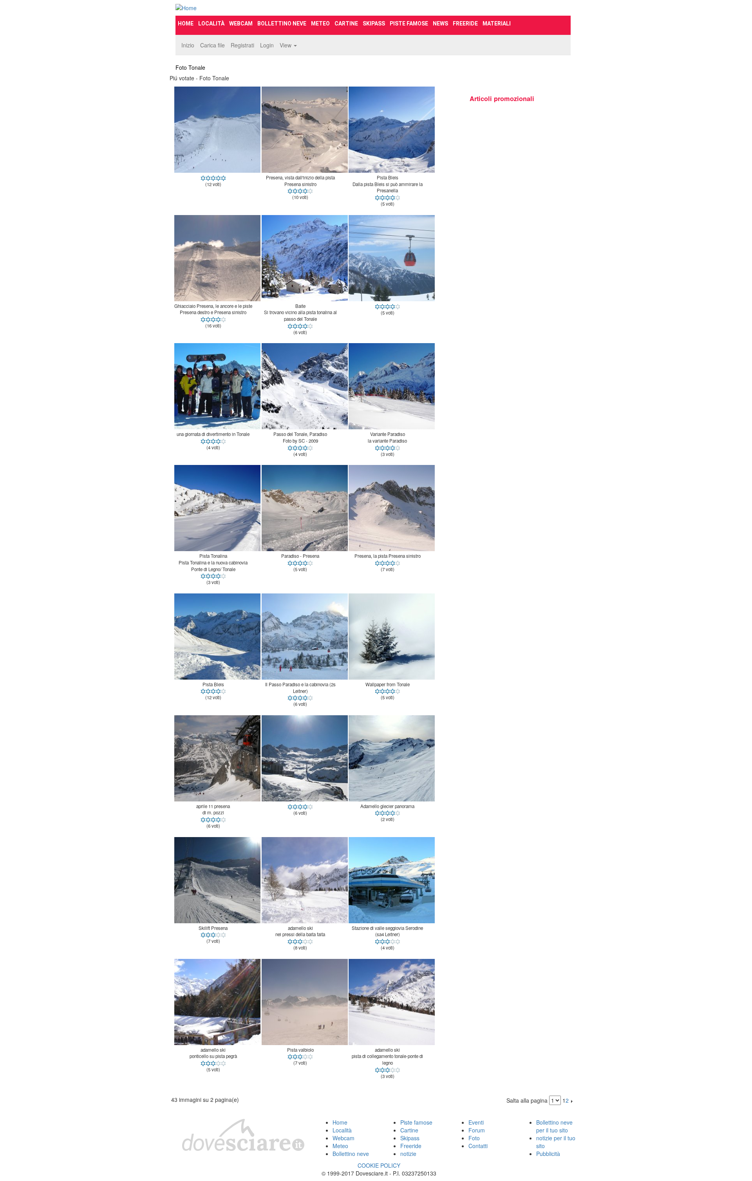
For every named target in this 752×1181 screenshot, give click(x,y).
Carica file (212, 45)
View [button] (286, 45)
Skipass (374, 23)
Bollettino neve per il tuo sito (554, 1126)
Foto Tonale (190, 67)
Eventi (476, 1122)
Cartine (346, 23)
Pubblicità (548, 1153)
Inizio (187, 45)
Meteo (320, 23)
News (440, 23)
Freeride (465, 23)
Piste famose (409, 23)
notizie (408, 1153)
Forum (476, 1130)
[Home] (237, 8)
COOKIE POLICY (379, 1165)
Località (211, 23)
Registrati (242, 45)
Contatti (478, 1146)
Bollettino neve (281, 23)
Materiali (497, 23)
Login (267, 45)
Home (185, 23)
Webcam (241, 23)
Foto (474, 1138)
